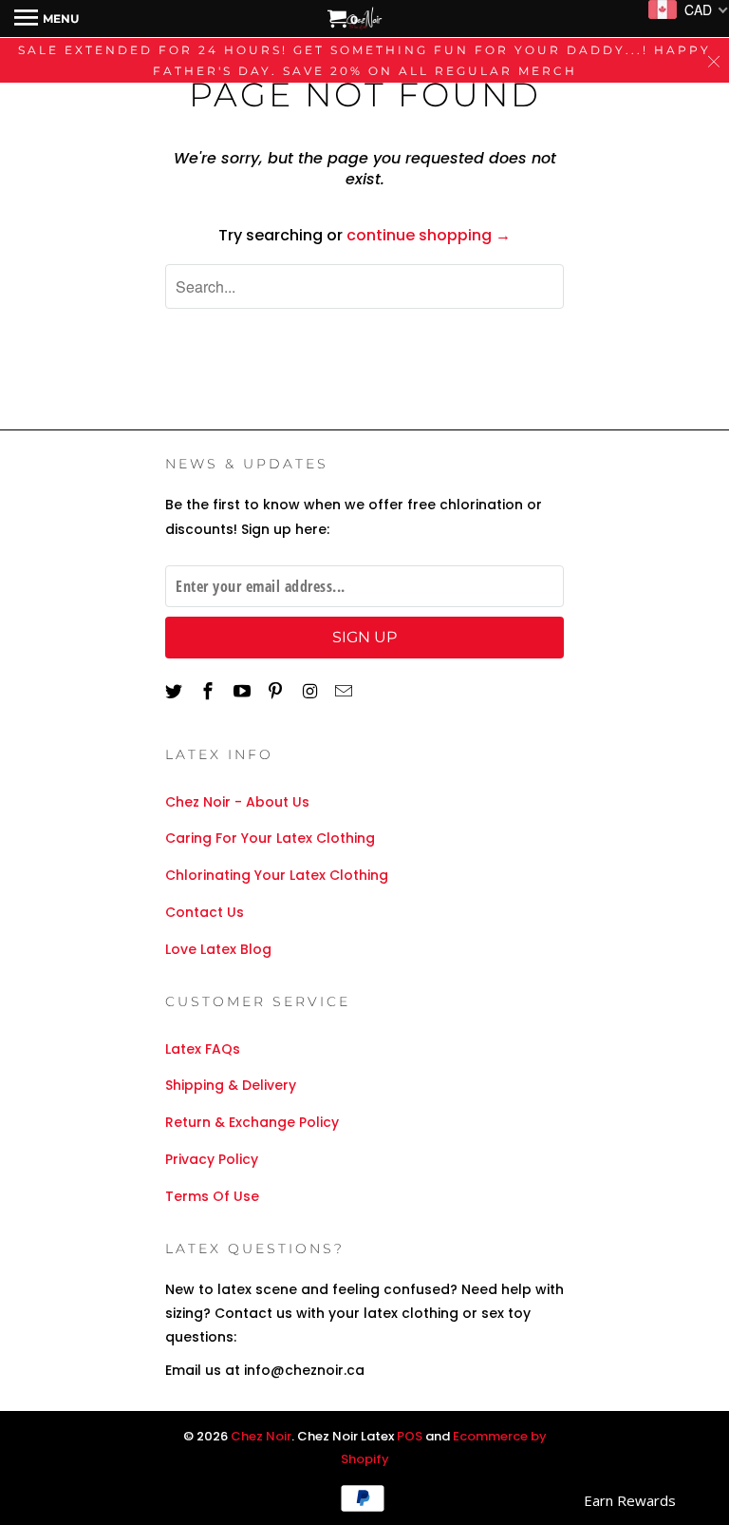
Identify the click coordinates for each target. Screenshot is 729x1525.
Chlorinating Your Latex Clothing (276, 875)
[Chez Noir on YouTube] (244, 691)
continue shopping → (428, 235)
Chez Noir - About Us (237, 801)
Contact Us (204, 912)
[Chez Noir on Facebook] (209, 691)
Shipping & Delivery (230, 1085)
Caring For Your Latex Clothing (270, 838)
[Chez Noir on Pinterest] (277, 691)
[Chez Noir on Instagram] (311, 691)
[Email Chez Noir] (345, 691)
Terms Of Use (212, 1196)
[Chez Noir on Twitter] (175, 691)
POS (409, 1436)
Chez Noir (261, 1436)
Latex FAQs (202, 1048)
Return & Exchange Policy (252, 1122)
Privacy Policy (211, 1159)
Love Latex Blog (218, 949)
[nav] (46, 19)
